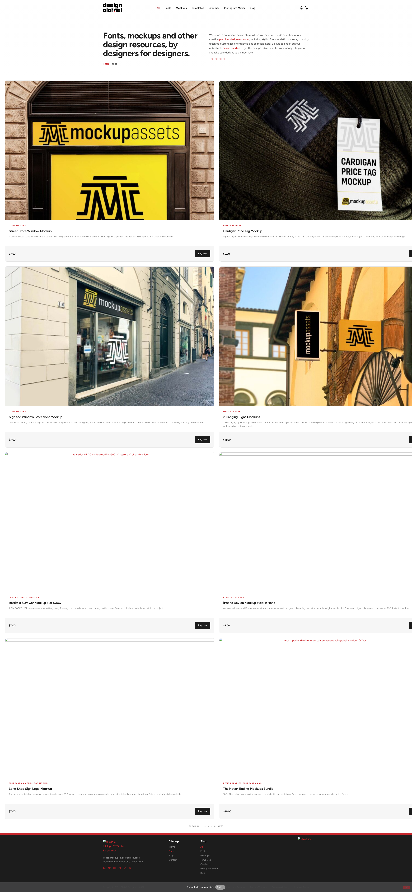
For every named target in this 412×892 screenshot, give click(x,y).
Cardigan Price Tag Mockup (242, 231)
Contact (173, 860)
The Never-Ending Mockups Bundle (248, 789)
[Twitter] (109, 868)
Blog (252, 7)
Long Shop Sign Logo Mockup (30, 789)
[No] (406, 887)
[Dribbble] (125, 868)
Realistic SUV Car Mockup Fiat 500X (35, 603)
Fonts (167, 7)
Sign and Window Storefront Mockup (35, 417)
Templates (198, 7)
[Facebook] (104, 868)
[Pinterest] (119, 868)
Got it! (220, 887)
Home (106, 64)
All (158, 7)
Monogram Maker (234, 7)
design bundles (231, 48)
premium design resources (234, 39)
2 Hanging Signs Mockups (241, 417)
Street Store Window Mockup (30, 231)
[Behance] (130, 868)
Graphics (214, 7)
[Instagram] (114, 868)
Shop (171, 851)
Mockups (181, 7)
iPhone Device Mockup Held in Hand (249, 603)
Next (220, 826)
